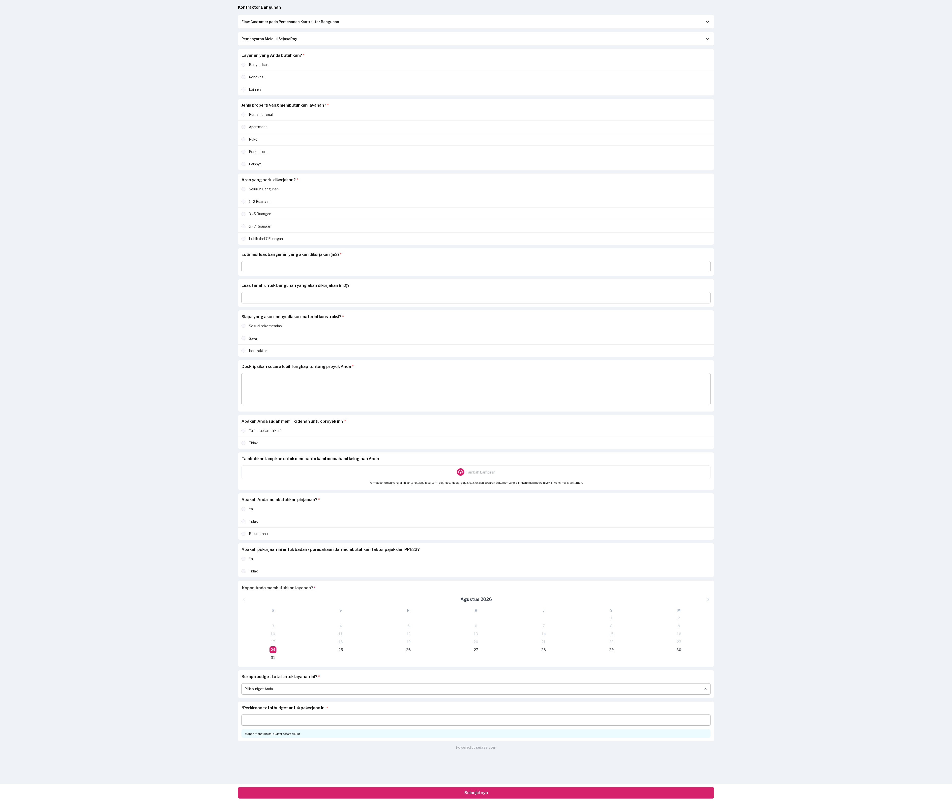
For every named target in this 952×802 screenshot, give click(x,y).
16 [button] (679, 634)
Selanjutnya (476, 792)
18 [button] (340, 642)
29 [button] (611, 650)
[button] (476, 472)
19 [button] (408, 642)
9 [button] (679, 626)
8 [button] (611, 626)
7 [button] (544, 626)
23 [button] (679, 642)
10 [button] (273, 634)
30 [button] (679, 650)
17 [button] (273, 642)
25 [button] (340, 650)
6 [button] (476, 626)
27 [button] (476, 650)
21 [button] (543, 642)
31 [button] (273, 657)
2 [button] (679, 618)
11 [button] (341, 634)
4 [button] (340, 626)
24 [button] (273, 650)
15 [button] (611, 634)
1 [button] (611, 618)
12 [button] (408, 634)
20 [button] (476, 642)
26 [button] (408, 650)
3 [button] (273, 626)
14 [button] (543, 634)
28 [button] (543, 650)
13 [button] (476, 634)
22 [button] (611, 642)
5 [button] (408, 626)
